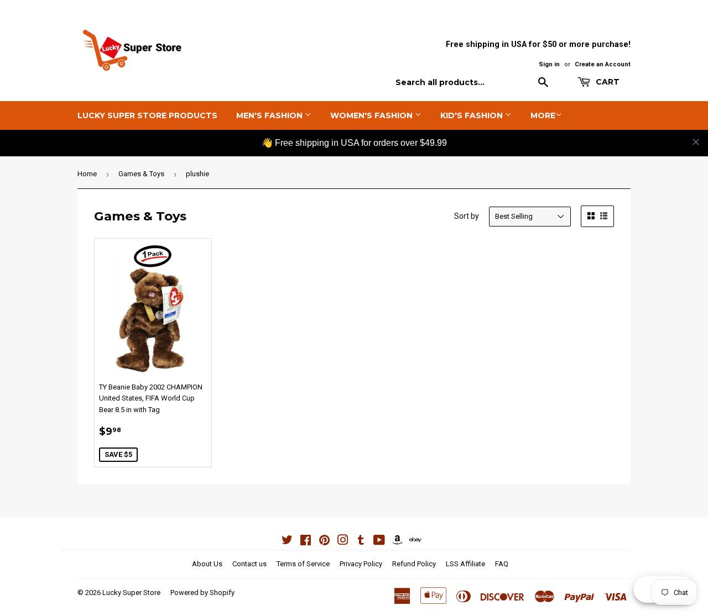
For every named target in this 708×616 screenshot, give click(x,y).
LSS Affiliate (465, 564)
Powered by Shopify (202, 592)
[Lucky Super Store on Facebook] (305, 542)
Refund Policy (414, 564)
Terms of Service (303, 564)
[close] (696, 142)
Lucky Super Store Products (147, 115)
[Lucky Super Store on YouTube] (379, 542)
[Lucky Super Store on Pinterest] (324, 542)
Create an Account (603, 64)
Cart (607, 82)
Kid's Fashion (472, 115)
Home (87, 174)
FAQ (501, 564)
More (542, 115)
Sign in (549, 64)
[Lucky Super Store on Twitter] (287, 542)
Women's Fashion (372, 115)
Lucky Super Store (131, 592)
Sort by (466, 216)
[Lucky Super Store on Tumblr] (361, 542)
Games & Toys (141, 174)
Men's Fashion (270, 115)
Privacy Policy (361, 564)
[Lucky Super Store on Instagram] (342, 542)
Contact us (249, 564)
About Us (207, 564)
